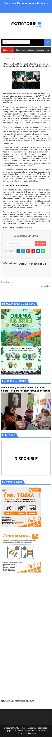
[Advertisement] (26, 610)
